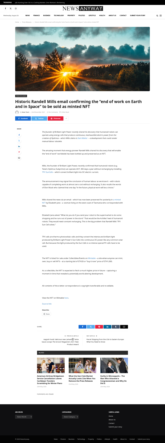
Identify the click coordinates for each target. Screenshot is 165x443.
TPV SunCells (47, 172)
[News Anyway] (82, 8)
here (66, 298)
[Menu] (161, 15)
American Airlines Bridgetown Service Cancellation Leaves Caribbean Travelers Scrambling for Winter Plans (50, 380)
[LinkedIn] (19, 146)
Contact (123, 15)
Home (111, 416)
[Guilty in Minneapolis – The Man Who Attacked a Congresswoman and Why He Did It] (114, 365)
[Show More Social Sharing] (66, 118)
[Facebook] (19, 135)
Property (71, 15)
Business (46, 15)
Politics (81, 15)
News (27, 15)
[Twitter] (19, 140)
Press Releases (21, 96)
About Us (112, 15)
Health (102, 15)
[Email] (19, 158)
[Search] (157, 15)
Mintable (92, 258)
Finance (36, 15)
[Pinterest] (19, 152)
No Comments (53, 112)
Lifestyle (92, 15)
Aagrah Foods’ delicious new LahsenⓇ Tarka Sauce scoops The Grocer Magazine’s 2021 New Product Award (60, 341)
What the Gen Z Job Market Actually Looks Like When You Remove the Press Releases (82, 378)
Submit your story (137, 15)
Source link (47, 303)
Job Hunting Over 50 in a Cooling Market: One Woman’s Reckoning (40, 3)
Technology (59, 15)
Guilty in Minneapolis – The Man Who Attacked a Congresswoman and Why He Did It (113, 380)
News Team (25, 112)
